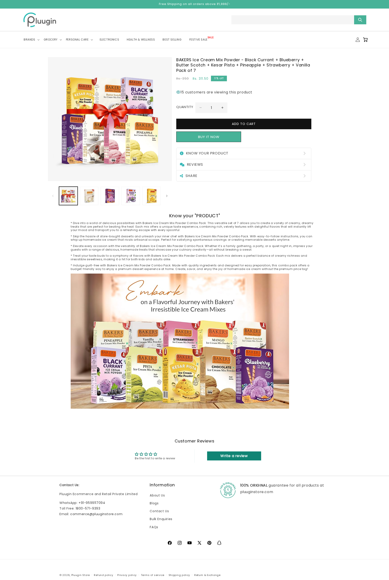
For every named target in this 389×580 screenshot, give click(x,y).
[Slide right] (167, 196)
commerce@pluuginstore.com (96, 514)
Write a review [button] (234, 455)
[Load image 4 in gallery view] (130, 196)
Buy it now (208, 136)
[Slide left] (53, 196)
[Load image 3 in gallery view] (110, 196)
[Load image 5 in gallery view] (151, 196)
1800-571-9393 (88, 508)
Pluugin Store (80, 575)
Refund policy (103, 575)
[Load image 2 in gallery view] (89, 196)
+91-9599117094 (92, 503)
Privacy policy (127, 575)
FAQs (154, 527)
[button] (32, 39)
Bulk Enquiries (161, 519)
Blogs (154, 503)
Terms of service (152, 575)
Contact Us (159, 511)
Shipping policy (179, 575)
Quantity (184, 106)
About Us (157, 495)
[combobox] (298, 19)
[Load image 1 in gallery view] (68, 196)
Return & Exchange (207, 575)
